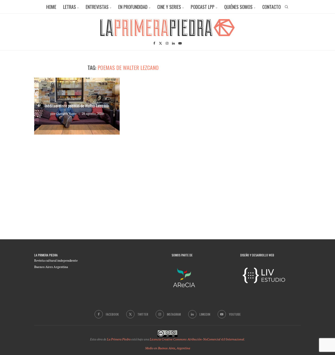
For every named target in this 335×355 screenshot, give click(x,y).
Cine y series (169, 6)
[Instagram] (167, 43)
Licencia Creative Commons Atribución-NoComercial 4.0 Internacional (197, 339)
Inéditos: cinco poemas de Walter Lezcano (77, 106)
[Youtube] (180, 43)
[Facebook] (154, 43)
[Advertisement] (262, 96)
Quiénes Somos (238, 6)
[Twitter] (160, 43)
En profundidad (132, 6)
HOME (51, 6)
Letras (69, 6)
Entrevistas (97, 6)
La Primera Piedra (119, 339)
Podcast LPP (202, 6)
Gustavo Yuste (66, 113)
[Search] (286, 6)
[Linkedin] (173, 43)
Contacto (271, 6)
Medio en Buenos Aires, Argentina (167, 348)
